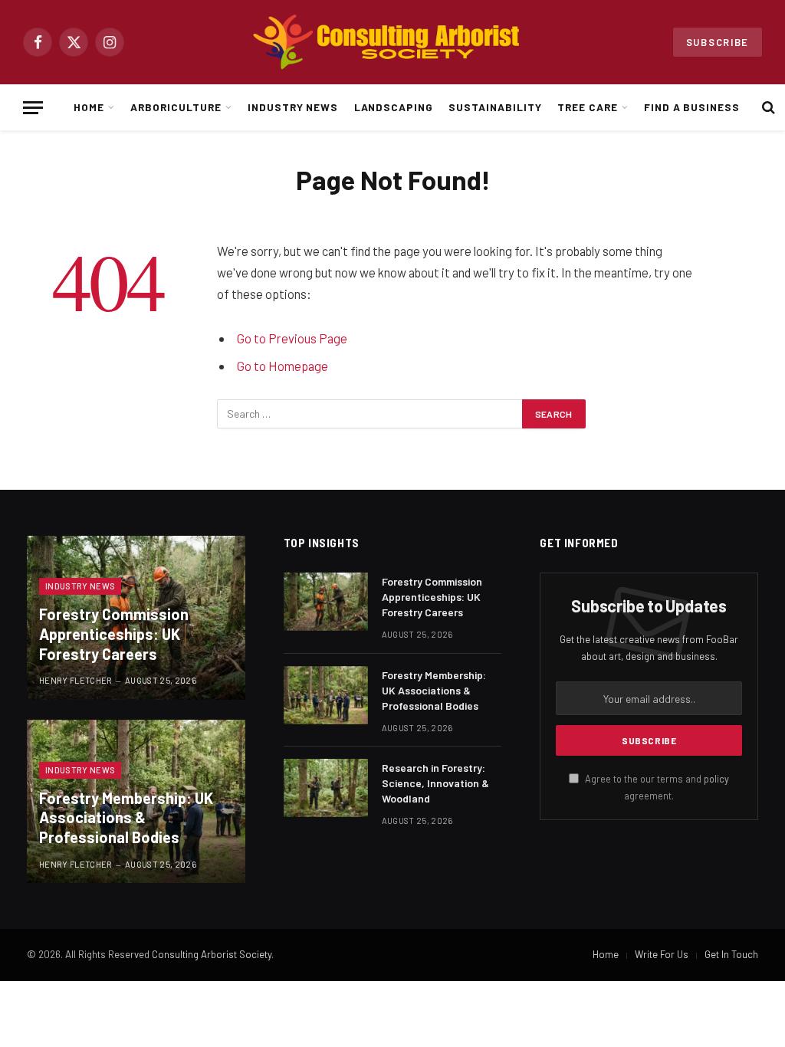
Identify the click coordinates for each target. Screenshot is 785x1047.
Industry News (293, 106)
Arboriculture (175, 106)
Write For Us (661, 954)
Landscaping (393, 106)
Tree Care (587, 106)
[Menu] (33, 107)
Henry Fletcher (76, 680)
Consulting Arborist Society (211, 954)
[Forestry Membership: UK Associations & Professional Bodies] (326, 695)
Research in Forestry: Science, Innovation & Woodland (435, 783)
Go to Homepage (282, 365)
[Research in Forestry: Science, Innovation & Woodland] (326, 788)
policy (716, 779)
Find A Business (692, 106)
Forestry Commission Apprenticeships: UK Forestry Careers (114, 633)
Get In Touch (731, 954)
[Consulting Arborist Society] (392, 42)
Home (89, 106)
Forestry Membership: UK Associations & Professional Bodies (126, 817)
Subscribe (717, 42)
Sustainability (494, 106)
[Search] (767, 107)
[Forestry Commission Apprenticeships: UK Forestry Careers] (326, 602)
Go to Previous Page (292, 338)
